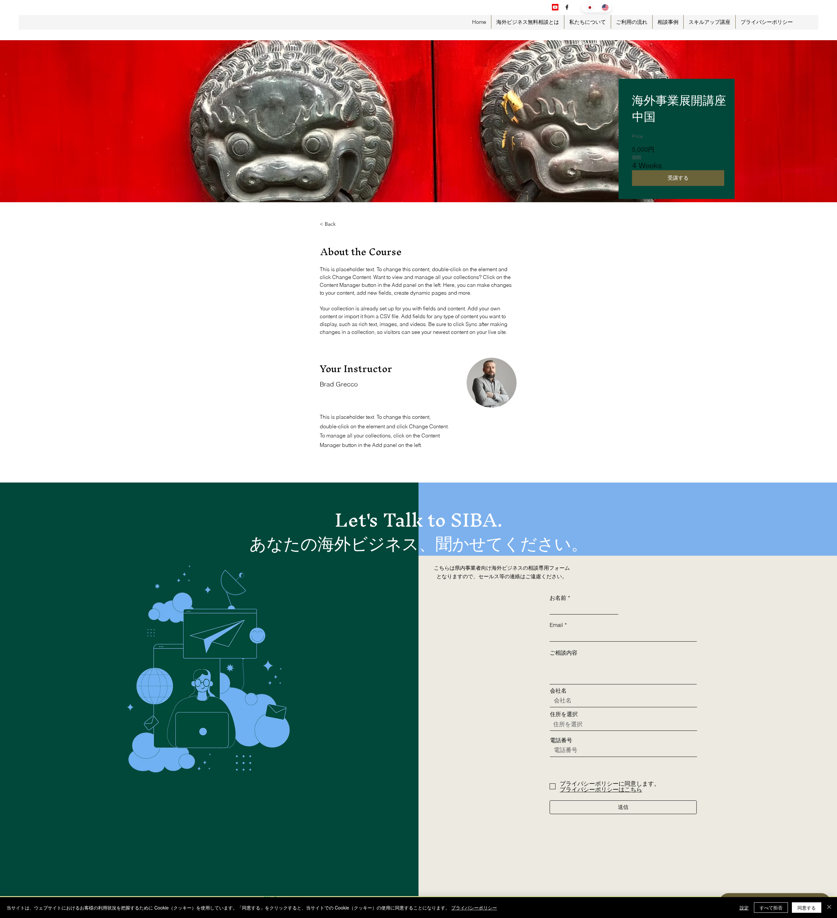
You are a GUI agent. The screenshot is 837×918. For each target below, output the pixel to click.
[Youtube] (555, 7)
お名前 (558, 597)
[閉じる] (829, 907)
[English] (604, 7)
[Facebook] (567, 7)
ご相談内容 (563, 652)
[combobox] (623, 724)
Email (556, 625)
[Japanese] (589, 7)
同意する (806, 907)
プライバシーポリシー (474, 907)
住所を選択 (564, 714)
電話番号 (561, 740)
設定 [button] (744, 907)
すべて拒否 (771, 907)
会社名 (558, 690)
